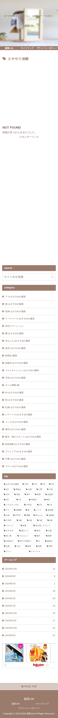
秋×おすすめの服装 (14, 400)
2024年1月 (30, 606)
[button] (52, 277)
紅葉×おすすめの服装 (15, 407)
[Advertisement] (29, 92)
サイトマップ (42, 703)
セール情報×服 (12, 385)
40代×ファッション (14, 326)
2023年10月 (30, 628)
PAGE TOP (30, 686)
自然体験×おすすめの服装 (17, 444)
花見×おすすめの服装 (15, 348)
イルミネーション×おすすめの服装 (22, 370)
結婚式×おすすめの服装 (16, 363)
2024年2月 (30, 598)
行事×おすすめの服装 (15, 459)
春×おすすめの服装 (14, 304)
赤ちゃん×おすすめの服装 (17, 341)
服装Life (16, 703)
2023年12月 (30, 613)
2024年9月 (30, 576)
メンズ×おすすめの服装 (16, 422)
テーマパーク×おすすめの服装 (19, 318)
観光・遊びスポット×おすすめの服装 (23, 436)
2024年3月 (30, 591)
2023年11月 (30, 620)
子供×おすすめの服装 (15, 377)
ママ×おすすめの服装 (15, 296)
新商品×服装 (11, 355)
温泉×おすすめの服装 (15, 311)
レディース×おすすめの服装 (18, 414)
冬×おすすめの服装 (14, 392)
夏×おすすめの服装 (14, 333)
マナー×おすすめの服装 (16, 466)
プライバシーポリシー (29, 708)
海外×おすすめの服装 (15, 429)
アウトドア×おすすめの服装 (18, 451)
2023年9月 (30, 635)
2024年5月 (30, 583)
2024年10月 (30, 569)
